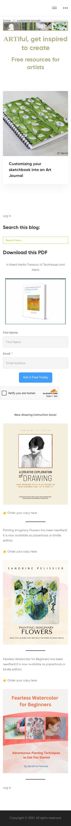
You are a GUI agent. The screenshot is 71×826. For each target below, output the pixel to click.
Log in (7, 216)
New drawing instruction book (35, 414)
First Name (10, 332)
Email (6, 353)
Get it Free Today (35, 377)
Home (6, 20)
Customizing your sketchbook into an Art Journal (30, 170)
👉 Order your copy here (20, 513)
